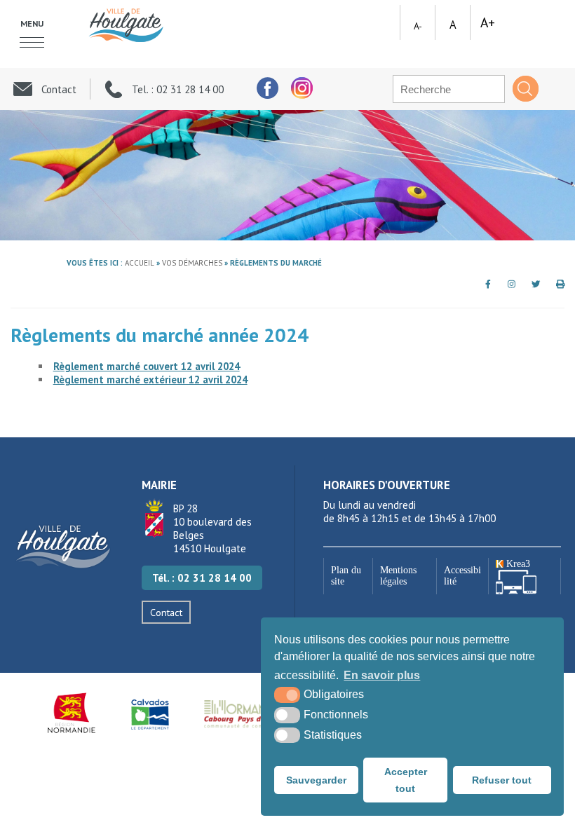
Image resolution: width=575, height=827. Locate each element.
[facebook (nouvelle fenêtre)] (267, 88)
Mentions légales (398, 576)
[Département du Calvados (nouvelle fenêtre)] (150, 713)
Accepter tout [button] (405, 780)
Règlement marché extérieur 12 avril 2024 (150, 379)
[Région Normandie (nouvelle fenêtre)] (72, 713)
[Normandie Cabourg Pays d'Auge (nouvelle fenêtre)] (242, 713)
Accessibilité (462, 576)
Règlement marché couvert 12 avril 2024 (146, 366)
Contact (166, 612)
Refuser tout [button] (502, 780)
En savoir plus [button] (382, 675)
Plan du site (346, 576)
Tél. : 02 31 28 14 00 (202, 578)
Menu (31, 23)
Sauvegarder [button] (316, 780)
